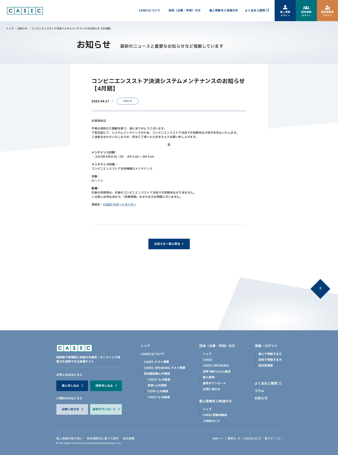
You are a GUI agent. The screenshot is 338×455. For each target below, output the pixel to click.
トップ (10, 28)
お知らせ (22, 28)
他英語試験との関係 (157, 373)
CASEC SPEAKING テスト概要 (164, 368)
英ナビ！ (270, 438)
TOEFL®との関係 (159, 397)
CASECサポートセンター (119, 205)
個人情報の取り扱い (69, 439)
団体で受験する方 (270, 359)
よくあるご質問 (266, 383)
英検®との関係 (157, 385)
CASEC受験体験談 (215, 415)
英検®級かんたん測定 (217, 371)
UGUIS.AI (250, 438)
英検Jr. (232, 438)
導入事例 (208, 377)
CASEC (208, 359)
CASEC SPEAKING (216, 365)
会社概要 (128, 439)
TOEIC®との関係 (159, 379)
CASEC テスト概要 (156, 362)
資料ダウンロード (214, 383)
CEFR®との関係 (158, 391)
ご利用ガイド (211, 421)
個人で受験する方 (270, 354)
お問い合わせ (211, 389)
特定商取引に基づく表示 (103, 439)
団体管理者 (265, 365)
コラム (259, 391)
